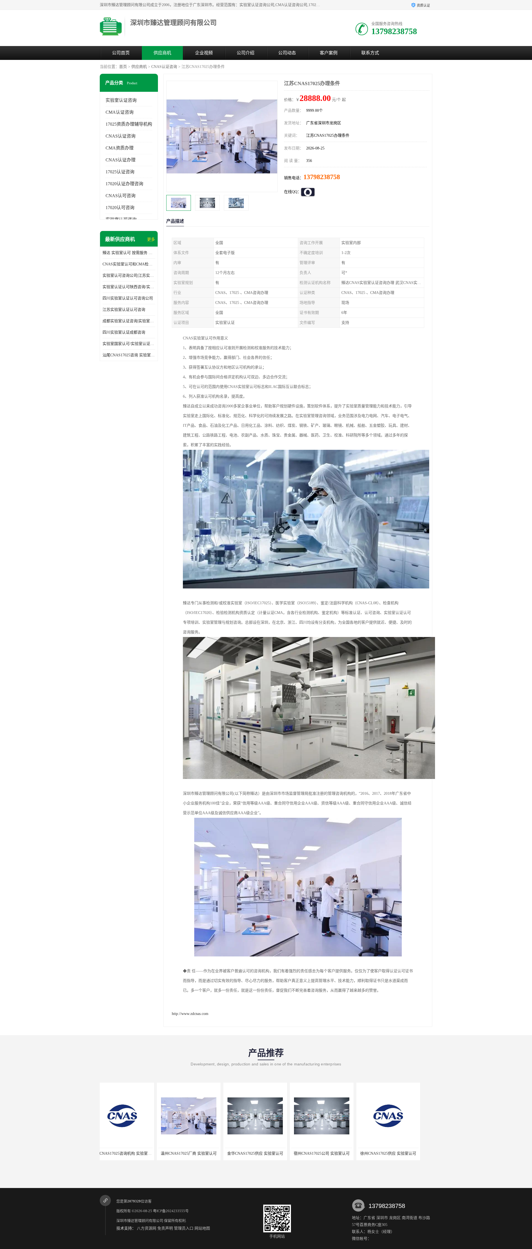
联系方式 (370, 52)
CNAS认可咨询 (120, 195)
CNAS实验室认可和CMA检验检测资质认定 (129, 264)
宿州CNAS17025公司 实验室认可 (265, 1153)
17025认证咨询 (120, 171)
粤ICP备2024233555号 (171, 1211)
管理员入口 (183, 1228)
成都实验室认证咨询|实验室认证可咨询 (129, 321)
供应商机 (162, 52)
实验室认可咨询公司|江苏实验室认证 (129, 275)
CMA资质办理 (120, 148)
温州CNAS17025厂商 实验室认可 (132, 1153)
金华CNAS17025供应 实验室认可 (198, 1153)
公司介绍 (245, 52)
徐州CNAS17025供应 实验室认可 (331, 1153)
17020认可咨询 (120, 207)
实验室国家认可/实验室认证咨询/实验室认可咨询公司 (129, 344)
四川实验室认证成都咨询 (124, 332)
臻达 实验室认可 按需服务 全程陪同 (129, 253)
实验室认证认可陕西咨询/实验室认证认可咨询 (129, 287)
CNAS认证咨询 (164, 67)
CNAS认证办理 (120, 160)
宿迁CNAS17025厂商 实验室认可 (398, 1153)
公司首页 (121, 52)
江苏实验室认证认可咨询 (124, 310)
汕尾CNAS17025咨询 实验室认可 (129, 355)
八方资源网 (146, 1228)
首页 (123, 67)
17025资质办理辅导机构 (129, 124)
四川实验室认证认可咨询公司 (128, 298)
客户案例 (328, 52)
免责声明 (165, 1228)
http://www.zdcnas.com (190, 1014)
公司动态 (287, 52)
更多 (151, 239)
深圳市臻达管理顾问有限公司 (139, 1220)
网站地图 (202, 1228)
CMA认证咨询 (120, 112)
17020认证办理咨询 (124, 183)
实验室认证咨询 (121, 100)
